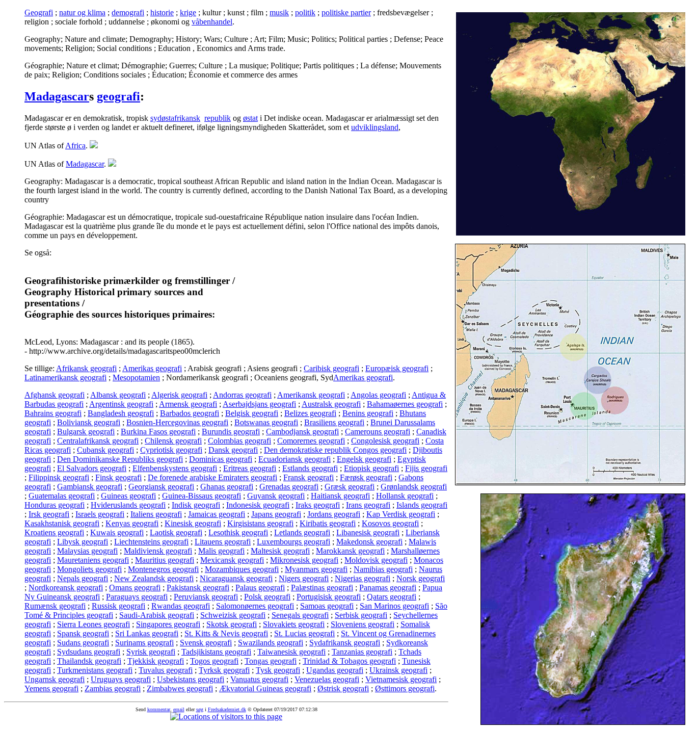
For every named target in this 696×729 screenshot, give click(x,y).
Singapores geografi (168, 624)
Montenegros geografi (163, 569)
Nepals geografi (82, 578)
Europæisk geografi (397, 368)
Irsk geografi (49, 514)
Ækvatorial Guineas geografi (265, 688)
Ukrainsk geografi (398, 670)
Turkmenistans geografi (94, 670)
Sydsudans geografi (88, 651)
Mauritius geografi (164, 560)
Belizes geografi (310, 413)
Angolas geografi (378, 394)
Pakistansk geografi (198, 587)
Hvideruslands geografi (128, 505)
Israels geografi (99, 514)
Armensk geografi (188, 404)
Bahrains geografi (53, 413)
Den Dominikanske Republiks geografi (120, 459)
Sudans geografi (83, 642)
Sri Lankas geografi (146, 633)
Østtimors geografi (405, 688)
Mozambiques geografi (242, 569)
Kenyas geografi (131, 523)
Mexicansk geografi (232, 560)
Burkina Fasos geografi (158, 431)
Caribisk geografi (331, 368)
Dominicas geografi (220, 459)
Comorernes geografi (311, 440)
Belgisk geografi (251, 413)
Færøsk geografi (366, 477)
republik (217, 118)
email (178, 709)
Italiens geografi (156, 514)
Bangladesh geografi (121, 413)
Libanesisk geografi (367, 532)
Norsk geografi (420, 578)
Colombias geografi (239, 440)
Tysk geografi (278, 670)
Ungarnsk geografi (54, 679)
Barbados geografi (189, 413)
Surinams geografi (144, 642)
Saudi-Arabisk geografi (156, 615)
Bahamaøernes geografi (405, 404)
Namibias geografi (383, 569)
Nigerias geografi (362, 578)
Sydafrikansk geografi (344, 642)
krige (188, 12)
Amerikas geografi (152, 368)
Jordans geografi (333, 514)
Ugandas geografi (334, 670)
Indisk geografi (196, 505)
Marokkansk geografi (350, 550)
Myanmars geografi (316, 569)
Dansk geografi (233, 450)
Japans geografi (276, 514)
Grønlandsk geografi (414, 486)
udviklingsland (374, 127)
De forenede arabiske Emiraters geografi (212, 477)
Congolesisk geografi (385, 440)
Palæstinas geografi (322, 587)
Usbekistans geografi (190, 679)
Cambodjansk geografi (302, 431)
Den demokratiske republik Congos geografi (335, 450)
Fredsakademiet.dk (227, 709)
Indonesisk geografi (257, 505)
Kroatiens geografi (54, 532)
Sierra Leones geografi (93, 624)
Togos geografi (214, 661)
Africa (75, 145)
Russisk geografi (118, 606)
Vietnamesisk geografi (401, 679)
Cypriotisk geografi (171, 450)
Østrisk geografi (343, 688)
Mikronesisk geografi (304, 560)
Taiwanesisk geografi (291, 651)
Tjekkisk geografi (155, 661)
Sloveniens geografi (362, 624)
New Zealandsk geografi (154, 578)
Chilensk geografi (173, 440)
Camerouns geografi (377, 431)
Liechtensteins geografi (151, 541)
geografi (118, 96)
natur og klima (82, 12)
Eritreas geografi (249, 468)
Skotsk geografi (231, 624)
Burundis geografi (231, 431)
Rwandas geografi (180, 606)
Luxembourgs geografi (293, 541)
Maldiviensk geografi (158, 550)
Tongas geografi (271, 661)
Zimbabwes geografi (180, 688)
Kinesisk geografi (193, 523)
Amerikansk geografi (311, 394)
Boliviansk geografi (88, 422)
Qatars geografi (391, 596)
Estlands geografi (310, 468)
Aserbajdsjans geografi (259, 404)
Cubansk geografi (105, 450)
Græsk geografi (349, 486)
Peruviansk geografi (206, 596)
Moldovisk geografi (376, 560)
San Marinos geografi (394, 606)
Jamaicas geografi (216, 514)
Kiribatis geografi (328, 523)
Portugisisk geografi (329, 596)
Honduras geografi (54, 505)
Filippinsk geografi (59, 477)
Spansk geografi (83, 633)
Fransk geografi (308, 477)
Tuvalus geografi (166, 670)
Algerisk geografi (179, 394)
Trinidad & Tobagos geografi (349, 661)
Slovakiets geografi (294, 624)
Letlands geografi (302, 532)
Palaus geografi (260, 587)
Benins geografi (367, 413)
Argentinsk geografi (121, 404)
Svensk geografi (206, 642)
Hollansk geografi (405, 495)
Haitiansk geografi (340, 495)
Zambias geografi (113, 688)
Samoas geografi (327, 606)
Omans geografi (134, 587)
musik (279, 12)
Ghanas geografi (226, 486)
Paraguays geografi (137, 596)
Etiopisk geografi (371, 468)
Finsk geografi (118, 477)
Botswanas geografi (266, 422)
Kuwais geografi (117, 532)
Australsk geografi (331, 404)
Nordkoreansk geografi (66, 587)
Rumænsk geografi (55, 606)
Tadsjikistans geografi (216, 651)
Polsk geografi (267, 596)
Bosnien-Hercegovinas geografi (177, 422)
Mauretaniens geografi (93, 560)
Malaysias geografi (87, 550)
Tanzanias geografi (362, 651)
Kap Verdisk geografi (400, 514)
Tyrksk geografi (224, 670)
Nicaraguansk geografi (236, 578)
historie (162, 12)
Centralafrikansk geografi (98, 440)
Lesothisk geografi (238, 532)
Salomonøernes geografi (255, 606)
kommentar (158, 709)
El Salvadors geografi (91, 468)
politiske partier (346, 12)
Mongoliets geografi (89, 569)
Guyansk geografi (276, 495)
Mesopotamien (136, 377)
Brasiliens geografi (334, 422)
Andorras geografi (242, 394)
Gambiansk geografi (89, 486)
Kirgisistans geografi (260, 523)
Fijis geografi (426, 468)
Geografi (38, 12)
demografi (128, 12)
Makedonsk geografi (369, 541)
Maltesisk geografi (280, 550)
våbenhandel (212, 21)
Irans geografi (368, 505)
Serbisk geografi (361, 615)
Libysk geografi (82, 541)
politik (305, 12)
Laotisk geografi (176, 532)
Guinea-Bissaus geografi (201, 495)
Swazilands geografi (270, 642)
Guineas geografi (128, 495)
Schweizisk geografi (232, 615)
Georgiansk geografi (161, 486)
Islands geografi (421, 505)
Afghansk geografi (54, 394)
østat (250, 118)
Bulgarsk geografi (86, 431)
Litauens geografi (223, 541)
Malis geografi (221, 550)
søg (199, 709)
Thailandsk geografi (89, 661)
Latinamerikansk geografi (65, 377)
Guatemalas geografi (62, 495)
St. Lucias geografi (304, 633)
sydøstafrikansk (175, 118)
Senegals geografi (300, 615)
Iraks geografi (318, 505)
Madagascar (56, 96)
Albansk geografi (118, 394)
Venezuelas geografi (327, 679)
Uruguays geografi (121, 679)
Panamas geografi (387, 587)
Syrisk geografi (150, 651)
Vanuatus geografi (259, 679)
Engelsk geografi (364, 459)
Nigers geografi (304, 578)
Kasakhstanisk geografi (61, 523)
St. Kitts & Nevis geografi (226, 633)
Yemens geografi (51, 688)
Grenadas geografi (288, 486)
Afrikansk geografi (86, 368)
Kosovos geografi (390, 523)
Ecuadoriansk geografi (294, 459)
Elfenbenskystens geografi (174, 468)
